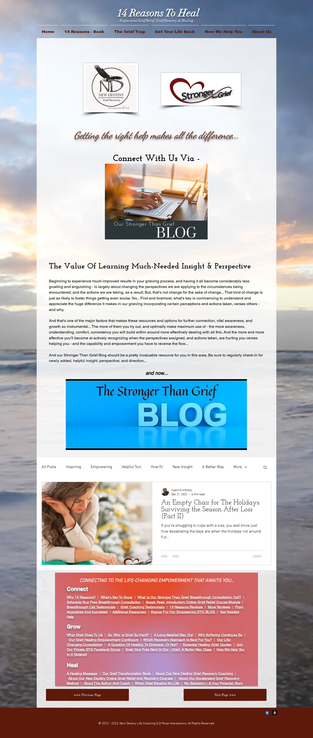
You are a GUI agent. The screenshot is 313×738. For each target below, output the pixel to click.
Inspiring (73, 467)
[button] (265, 467)
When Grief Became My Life (157, 683)
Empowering (101, 467)
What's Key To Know (117, 597)
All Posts (49, 467)
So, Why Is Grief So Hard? (128, 635)
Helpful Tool (131, 467)
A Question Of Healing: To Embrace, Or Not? (143, 645)
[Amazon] (274, 712)
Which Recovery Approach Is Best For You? (177, 640)
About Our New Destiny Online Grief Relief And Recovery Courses (120, 678)
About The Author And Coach (107, 683)
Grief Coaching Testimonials (143, 607)
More (238, 467)
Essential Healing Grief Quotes (207, 645)
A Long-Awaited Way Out (173, 635)
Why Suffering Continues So (220, 635)
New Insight (182, 467)
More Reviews (219, 607)
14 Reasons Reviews (186, 607)
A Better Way (213, 467)
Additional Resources (129, 612)
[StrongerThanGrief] (267, 712)
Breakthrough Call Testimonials (91, 607)
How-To (157, 467)
